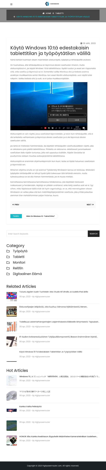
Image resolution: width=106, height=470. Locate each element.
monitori (19, 262)
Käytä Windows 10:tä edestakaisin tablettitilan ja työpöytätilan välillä (50, 352)
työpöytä (20, 251)
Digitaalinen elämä (27, 274)
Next (89, 204)
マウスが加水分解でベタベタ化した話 (34, 391)
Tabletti (59, 13)
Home (48, 13)
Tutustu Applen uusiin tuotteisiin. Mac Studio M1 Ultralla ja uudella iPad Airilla (53, 292)
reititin (18, 268)
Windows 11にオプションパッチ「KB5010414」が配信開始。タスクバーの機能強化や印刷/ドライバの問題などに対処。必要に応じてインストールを (58, 376)
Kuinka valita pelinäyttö (30, 406)
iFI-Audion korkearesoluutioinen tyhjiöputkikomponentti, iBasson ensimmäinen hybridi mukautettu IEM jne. (58, 337)
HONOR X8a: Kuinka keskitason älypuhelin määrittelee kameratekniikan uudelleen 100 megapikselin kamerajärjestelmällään (57, 436)
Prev (16, 204)
